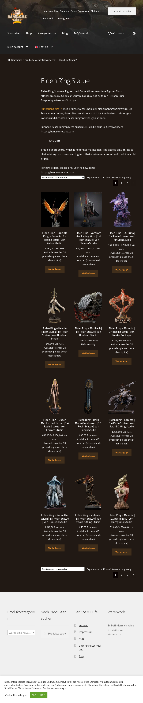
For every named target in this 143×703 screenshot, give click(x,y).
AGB (81, 638)
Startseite (13, 33)
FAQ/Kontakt (82, 33)
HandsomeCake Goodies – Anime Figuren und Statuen (71, 11)
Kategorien (44, 33)
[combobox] (21, 632)
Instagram (63, 18)
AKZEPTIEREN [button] (38, 695)
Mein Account (15, 47)
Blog (65, 33)
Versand (83, 625)
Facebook (48, 18)
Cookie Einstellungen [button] (16, 695)
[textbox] (21, 632)
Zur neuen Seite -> (51, 109)
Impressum (85, 632)
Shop (29, 33)
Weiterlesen (54, 269)
